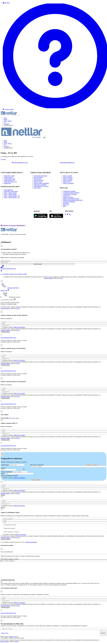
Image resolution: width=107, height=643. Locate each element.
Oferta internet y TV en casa (41, 186)
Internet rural (7, 183)
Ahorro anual (37, 187)
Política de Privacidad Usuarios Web (72, 200)
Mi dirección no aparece (92, 465)
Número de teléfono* (6, 472)
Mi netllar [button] (6, 124)
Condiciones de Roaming (69, 194)
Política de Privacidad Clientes (71, 198)
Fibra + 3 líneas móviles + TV (12, 197)
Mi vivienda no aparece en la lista (9, 559)
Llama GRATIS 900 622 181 (8, 337)
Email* (2, 473)
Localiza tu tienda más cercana (20, 162)
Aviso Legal (66, 195)
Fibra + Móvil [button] (7, 121)
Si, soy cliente (4, 418)
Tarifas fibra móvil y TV (10, 181)
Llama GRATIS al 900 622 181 (67, 162)
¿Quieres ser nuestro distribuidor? (13, 225)
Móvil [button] (5, 119)
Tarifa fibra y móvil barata (11, 191)
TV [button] (5, 122)
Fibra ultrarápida (8, 190)
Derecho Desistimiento (69, 201)
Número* (3, 468)
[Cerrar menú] (44, 137)
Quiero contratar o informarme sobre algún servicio (16, 252)
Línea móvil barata (38, 180)
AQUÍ (61, 278)
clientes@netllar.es (49, 278)
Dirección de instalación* (37, 465)
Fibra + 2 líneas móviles (10, 193)
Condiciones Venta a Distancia (71, 192)
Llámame (103, 633)
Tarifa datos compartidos (40, 184)
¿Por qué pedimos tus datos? (9, 475)
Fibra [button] (5, 118)
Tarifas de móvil (8, 177)
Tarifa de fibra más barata (40, 175)
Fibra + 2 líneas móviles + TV (12, 196)
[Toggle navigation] (18, 115)
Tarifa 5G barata (38, 181)
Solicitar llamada (38, 264)
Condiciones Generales (69, 191)
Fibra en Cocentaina (68, 183)
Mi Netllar (66, 203)
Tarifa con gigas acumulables (41, 183)
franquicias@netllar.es (31, 542)
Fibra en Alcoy (67, 181)
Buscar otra (5, 633)
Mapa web (66, 204)
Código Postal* (5, 465)
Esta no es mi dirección (7, 552)
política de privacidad (19, 327)
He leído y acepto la (14, 327)
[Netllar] (9, 115)
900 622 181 (13, 636)
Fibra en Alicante (67, 180)
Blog (64, 206)
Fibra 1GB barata (38, 177)
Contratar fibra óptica (9, 178)
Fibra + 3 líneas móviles (10, 194)
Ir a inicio (3, 159)
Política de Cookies (68, 197)
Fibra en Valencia (67, 177)
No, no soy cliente (14, 418)
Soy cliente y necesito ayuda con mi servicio (14, 254)
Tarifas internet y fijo (9, 180)
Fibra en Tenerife (67, 175)
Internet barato (37, 178)
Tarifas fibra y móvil (9, 175)
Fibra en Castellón (68, 178)
